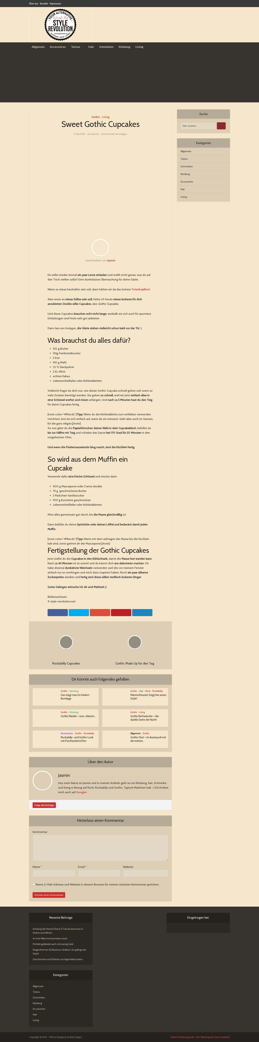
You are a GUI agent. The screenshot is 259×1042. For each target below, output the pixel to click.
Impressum (55, 3)
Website (128, 867)
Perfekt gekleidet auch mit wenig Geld (53, 944)
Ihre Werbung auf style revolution (213, 1037)
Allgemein (38, 46)
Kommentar (40, 832)
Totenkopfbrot (140, 289)
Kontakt (44, 3)
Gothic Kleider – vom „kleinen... (78, 716)
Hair (91, 46)
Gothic (95, 117)
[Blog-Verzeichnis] (177, 928)
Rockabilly (157, 691)
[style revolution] (60, 24)
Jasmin (95, 134)
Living (139, 46)
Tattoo (75, 46)
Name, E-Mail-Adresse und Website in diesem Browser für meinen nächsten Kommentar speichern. (97, 884)
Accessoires (58, 46)
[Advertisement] (129, 77)
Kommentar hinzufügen (114, 134)
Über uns (33, 3)
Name (37, 867)
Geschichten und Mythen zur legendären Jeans (58, 959)
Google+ (81, 792)
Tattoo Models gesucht (182, 1037)
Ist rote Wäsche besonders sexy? (50, 938)
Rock (147, 691)
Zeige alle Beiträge (44, 805)
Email (82, 867)
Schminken (106, 46)
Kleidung (124, 46)
